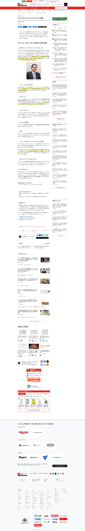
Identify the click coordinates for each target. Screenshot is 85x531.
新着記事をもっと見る (60, 118)
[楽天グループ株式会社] (24, 432)
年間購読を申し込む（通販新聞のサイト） (27, 216)
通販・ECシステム (28, 507)
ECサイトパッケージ (42, 506)
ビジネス (37, 393)
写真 (19, 500)
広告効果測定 (34, 500)
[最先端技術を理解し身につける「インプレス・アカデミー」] (63, 522)
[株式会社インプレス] (25, 521)
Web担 (35, 364)
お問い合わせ (46, 479)
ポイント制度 (41, 498)
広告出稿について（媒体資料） (36, 479)
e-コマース (22, 393)
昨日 (54, 27)
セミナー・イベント (57, 492)
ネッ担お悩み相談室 (33, 4)
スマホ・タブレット (28, 498)
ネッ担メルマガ (46, 4)
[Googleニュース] (44, 365)
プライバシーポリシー (23, 480)
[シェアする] (37, 235)
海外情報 (29, 10)
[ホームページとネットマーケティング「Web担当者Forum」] (55, 516)
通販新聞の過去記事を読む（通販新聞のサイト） (28, 218)
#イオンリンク (38, 226)
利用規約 (57, 479)
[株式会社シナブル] (57, 458)
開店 (33, 505)
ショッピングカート (49, 505)
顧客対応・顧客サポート (28, 503)
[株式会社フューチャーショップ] (24, 445)
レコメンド (48, 498)
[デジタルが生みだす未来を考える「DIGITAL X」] (46, 522)
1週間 (60, 27)
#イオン (27, 226)
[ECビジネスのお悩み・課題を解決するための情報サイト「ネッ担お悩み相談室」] (38, 525)
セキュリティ (19, 505)
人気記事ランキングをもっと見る (61, 76)
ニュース (56, 490)
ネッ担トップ (19, 12)
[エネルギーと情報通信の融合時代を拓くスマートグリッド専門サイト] (55, 519)
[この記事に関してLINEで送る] (47, 235)
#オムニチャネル (42, 226)
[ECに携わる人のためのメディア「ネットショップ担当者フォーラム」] (63, 519)
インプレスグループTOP (59, 480)
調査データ (56, 497)
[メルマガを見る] (50, 474)
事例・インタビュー (57, 499)
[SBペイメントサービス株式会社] (37, 432)
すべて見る (60, 235)
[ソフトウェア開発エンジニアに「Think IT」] (46, 516)
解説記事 (64, 490)
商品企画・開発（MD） (42, 503)
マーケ (30, 393)
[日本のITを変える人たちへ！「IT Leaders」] (46, 519)
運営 (47, 500)
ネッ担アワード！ (40, 4)
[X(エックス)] (47, 361)
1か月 (65, 27)
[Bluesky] (58, 474)
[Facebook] (44, 361)
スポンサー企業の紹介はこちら (59, 465)
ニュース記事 (65, 492)
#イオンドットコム (32, 226)
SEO (47, 492)
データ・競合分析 (35, 498)
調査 (47, 507)
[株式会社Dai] (37, 445)
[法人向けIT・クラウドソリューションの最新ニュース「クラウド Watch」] (38, 519)
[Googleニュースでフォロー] (60, 474)
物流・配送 (34, 503)
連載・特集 (19, 10)
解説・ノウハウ (57, 495)
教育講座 (53, 1)
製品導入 (41, 1)
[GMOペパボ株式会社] (50, 445)
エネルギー (47, 1)
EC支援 (55, 1)
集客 (42, 10)
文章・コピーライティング (42, 500)
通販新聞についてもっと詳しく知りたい (26, 219)
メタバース (38, 10)
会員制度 (27, 496)
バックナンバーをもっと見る (34, 321)
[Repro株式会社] (23, 458)
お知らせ (56, 502)
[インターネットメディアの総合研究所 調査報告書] (63, 516)
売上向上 (19, 496)
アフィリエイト (62, 10)
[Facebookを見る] (53, 474)
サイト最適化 (20, 498)
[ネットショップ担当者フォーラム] (22, 475)
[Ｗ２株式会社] (45, 458)
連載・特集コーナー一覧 (25, 12)
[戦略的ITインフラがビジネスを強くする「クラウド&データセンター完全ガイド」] (38, 516)
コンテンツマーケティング (48, 10)
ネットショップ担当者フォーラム (22, 4)
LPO (40, 496)
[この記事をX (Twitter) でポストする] (40, 235)
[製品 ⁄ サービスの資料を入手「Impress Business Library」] (38, 522)
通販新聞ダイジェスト (31, 12)
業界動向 (34, 507)
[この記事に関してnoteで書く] (45, 235)
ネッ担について (53, 4)
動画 (26, 500)
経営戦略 (45, 393)
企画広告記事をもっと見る (61, 187)
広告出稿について (59, 4)
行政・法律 (41, 507)
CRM (33, 496)
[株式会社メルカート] (34, 458)
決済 (19, 507)
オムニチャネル (27, 505)
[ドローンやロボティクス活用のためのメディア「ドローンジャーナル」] (55, 522)
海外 (25, 10)
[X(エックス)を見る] (55, 474)
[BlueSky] (41, 365)
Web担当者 (35, 1)
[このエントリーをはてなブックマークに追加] (42, 235)
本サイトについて (22, 479)
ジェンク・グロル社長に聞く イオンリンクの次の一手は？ (28, 184)
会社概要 (45, 480)
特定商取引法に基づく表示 (35, 480)
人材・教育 (48, 503)
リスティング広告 (55, 10)
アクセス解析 (49, 496)
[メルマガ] (41, 361)
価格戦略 (19, 503)
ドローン (50, 1)
